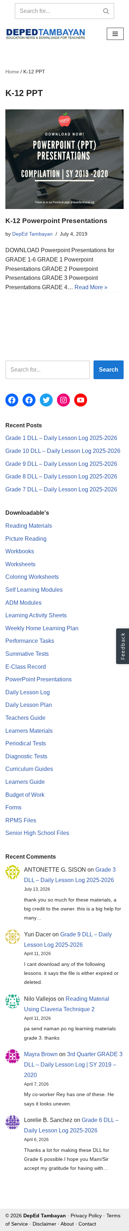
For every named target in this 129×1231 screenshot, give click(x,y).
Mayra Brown (41, 1054)
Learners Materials (29, 731)
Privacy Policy (86, 1215)
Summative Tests (27, 654)
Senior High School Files (37, 833)
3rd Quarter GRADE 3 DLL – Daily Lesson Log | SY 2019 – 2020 (73, 1064)
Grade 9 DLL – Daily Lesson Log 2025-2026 (61, 464)
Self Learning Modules (34, 590)
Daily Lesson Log (27, 692)
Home (12, 71)
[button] (122, 646)
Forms (13, 807)
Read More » (91, 287)
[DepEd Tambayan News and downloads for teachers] (45, 34)
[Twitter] (46, 400)
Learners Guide (25, 782)
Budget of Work (24, 795)
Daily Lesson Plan (28, 705)
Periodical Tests (25, 743)
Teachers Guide (25, 718)
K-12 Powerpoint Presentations (56, 220)
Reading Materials (28, 526)
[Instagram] (63, 400)
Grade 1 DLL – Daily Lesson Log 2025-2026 (61, 438)
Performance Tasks (29, 641)
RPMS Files (20, 820)
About (67, 1224)
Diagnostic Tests (26, 756)
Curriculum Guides (29, 769)
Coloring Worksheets (32, 577)
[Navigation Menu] (115, 34)
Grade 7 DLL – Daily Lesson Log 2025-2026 (61, 489)
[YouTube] (80, 400)
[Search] (106, 11)
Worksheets (20, 564)
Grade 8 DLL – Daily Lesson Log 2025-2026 (61, 476)
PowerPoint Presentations (38, 679)
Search (108, 370)
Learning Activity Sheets (36, 615)
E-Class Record (25, 667)
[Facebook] (11, 400)
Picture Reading (26, 539)
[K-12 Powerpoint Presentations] (64, 159)
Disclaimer (44, 1224)
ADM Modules (23, 603)
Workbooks (19, 551)
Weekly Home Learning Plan (41, 628)
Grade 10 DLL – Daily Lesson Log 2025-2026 (62, 451)
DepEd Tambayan (32, 234)
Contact (87, 1224)
